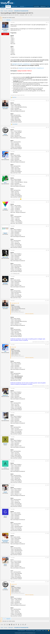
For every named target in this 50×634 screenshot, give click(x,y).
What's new (14, 6)
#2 (48, 100)
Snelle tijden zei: (14, 303)
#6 (48, 202)
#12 (48, 388)
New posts (3, 8)
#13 (48, 412)
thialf (26, 15)
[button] (18, 6)
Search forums (8, 8)
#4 (48, 151)
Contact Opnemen (21, 630)
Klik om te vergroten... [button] (29, 313)
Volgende (8, 19)
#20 (48, 581)
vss (28, 15)
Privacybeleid (38, 630)
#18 (48, 533)
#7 (48, 226)
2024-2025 (17, 15)
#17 (48, 509)
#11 (48, 344)
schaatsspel (22, 15)
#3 (48, 127)
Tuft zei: (12, 347)
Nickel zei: (13, 584)
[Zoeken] (48, 6)
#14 (48, 436)
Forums (8, 6)
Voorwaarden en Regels (30, 630)
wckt (31, 15)
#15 (48, 460)
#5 (48, 175)
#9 (48, 276)
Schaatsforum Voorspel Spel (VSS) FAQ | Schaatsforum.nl (31, 68)
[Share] (46, 22)
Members (22, 6)
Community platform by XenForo (25, 632)
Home (3, 6)
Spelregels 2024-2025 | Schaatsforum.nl (21, 64)
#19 (48, 557)
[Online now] (5, 255)
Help (43, 630)
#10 (48, 300)
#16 (48, 485)
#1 (48, 22)
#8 (48, 250)
